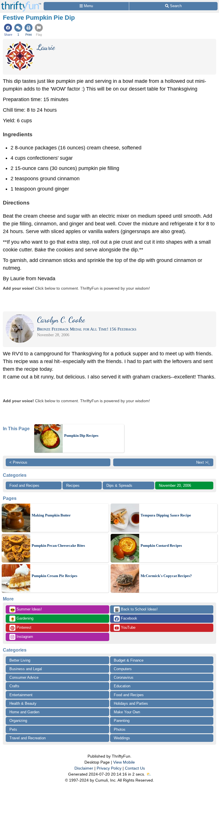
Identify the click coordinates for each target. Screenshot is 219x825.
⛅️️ (148, 774)
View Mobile (124, 762)
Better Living (19, 660)
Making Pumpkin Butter (51, 515)
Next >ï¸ (203, 462)
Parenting (121, 720)
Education (122, 686)
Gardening (21, 618)
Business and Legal (25, 669)
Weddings (122, 738)
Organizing (18, 720)
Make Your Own (127, 712)
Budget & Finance (128, 660)
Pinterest (23, 627)
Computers (123, 669)
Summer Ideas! (26, 609)
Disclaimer (83, 768)
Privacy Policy (109, 768)
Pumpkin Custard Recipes (161, 545)
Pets (13, 729)
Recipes (73, 485)
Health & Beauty (22, 703)
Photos (119, 729)
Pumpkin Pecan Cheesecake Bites (58, 545)
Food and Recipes (24, 485)
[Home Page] (21, 3)
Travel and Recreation (27, 738)
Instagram (24, 636)
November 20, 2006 (175, 485)
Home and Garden (24, 712)
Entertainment (21, 695)
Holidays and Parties (131, 703)
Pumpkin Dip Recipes (81, 435)
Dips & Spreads (119, 485)
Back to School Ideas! (136, 609)
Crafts (14, 686)
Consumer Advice (23, 677)
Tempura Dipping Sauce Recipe (166, 515)
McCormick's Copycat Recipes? (166, 576)
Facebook (128, 618)
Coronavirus (123, 677)
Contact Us (135, 768)
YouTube (127, 627)
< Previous (18, 462)
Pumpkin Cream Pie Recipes (54, 576)
